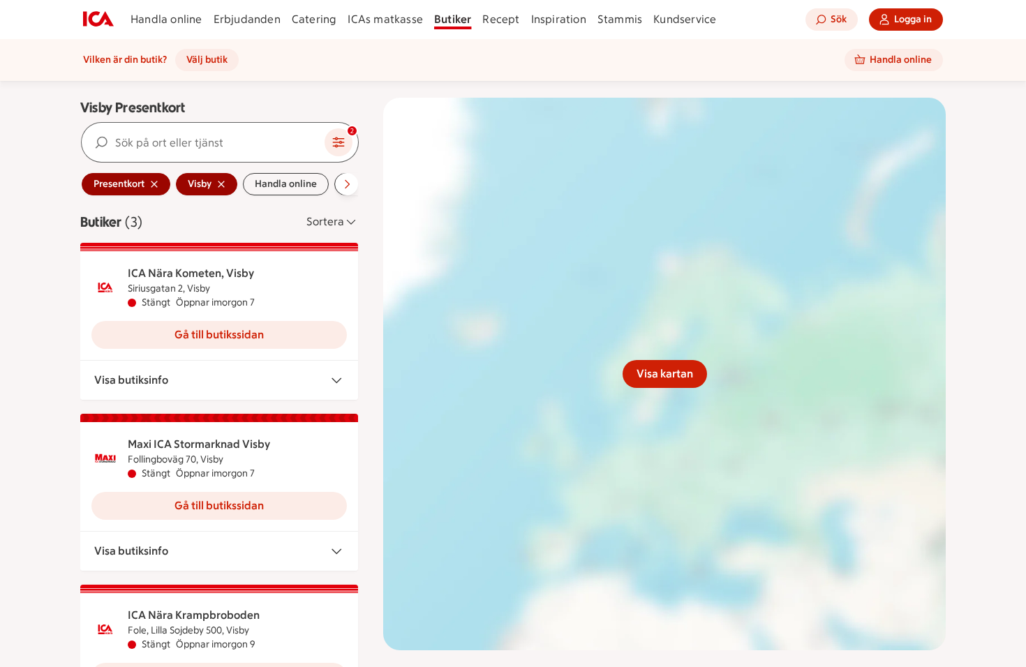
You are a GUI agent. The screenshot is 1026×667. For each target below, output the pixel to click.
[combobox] (203, 142)
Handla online (166, 19)
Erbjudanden (247, 19)
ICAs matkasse (385, 19)
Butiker (452, 19)
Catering (314, 19)
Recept (500, 19)
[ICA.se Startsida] (98, 19)
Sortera (325, 221)
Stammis (619, 19)
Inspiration (558, 19)
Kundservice (684, 19)
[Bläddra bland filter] (347, 184)
